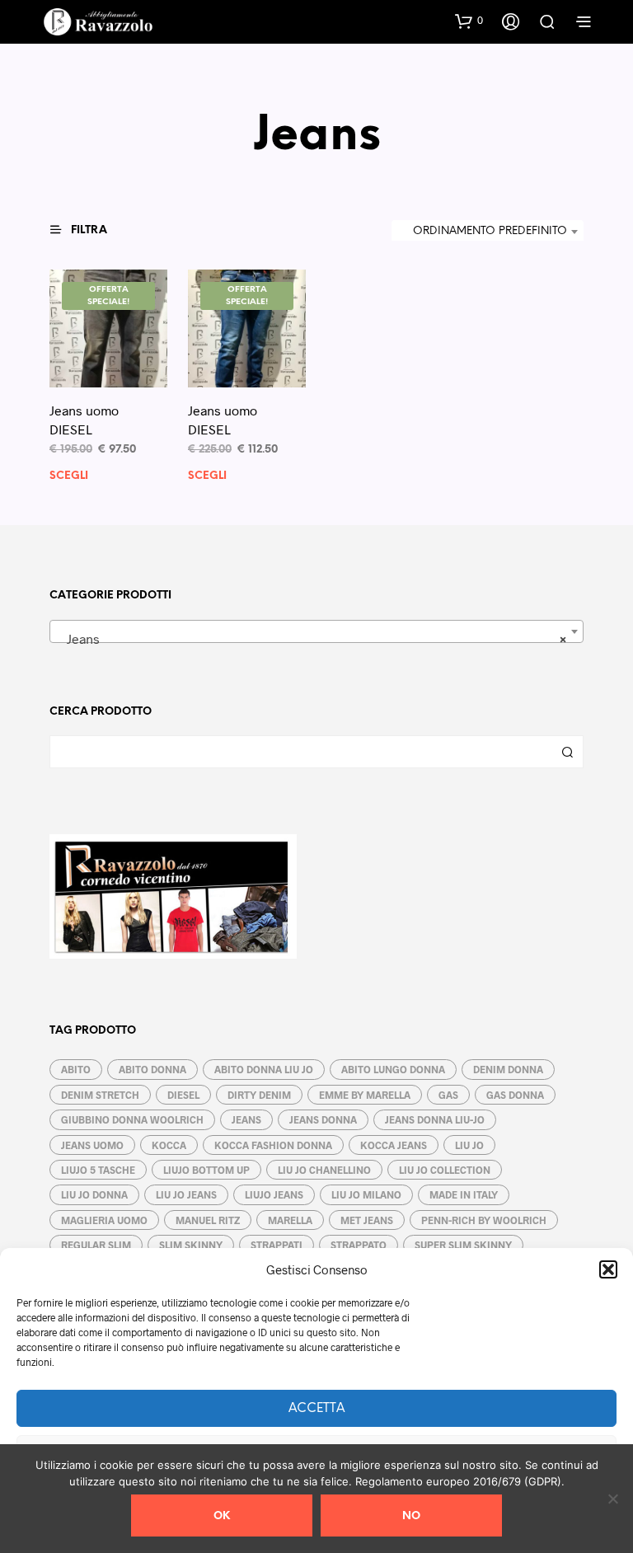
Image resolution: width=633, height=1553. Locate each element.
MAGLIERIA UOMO (104, 1220)
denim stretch (100, 1094)
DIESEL (183, 1094)
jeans (246, 1119)
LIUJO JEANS (274, 1194)
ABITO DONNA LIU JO (263, 1069)
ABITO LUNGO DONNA (393, 1069)
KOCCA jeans (393, 1145)
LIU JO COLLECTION (444, 1169)
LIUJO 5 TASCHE (98, 1169)
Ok (221, 1516)
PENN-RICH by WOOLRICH (483, 1220)
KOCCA (169, 1145)
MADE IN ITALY (463, 1194)
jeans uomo (92, 1145)
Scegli (68, 476)
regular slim (96, 1244)
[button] (608, 1269)
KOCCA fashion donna (273, 1145)
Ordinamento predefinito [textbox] (490, 231)
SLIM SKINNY (191, 1244)
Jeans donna (323, 1119)
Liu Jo (469, 1145)
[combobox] (488, 231)
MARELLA (290, 1220)
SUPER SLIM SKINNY (463, 1244)
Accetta (316, 1408)
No (411, 1516)
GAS (448, 1094)
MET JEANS (366, 1220)
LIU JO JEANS (186, 1194)
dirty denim (259, 1094)
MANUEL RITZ (208, 1220)
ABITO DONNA (152, 1069)
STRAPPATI (276, 1244)
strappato (359, 1244)
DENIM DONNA (508, 1069)
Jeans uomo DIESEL (84, 419)
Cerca (567, 751)
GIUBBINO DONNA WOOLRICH (132, 1119)
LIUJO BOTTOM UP (206, 1169)
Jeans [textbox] (311, 638)
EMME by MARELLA (364, 1094)
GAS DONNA (515, 1094)
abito (76, 1069)
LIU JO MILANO (366, 1194)
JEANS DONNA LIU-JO (435, 1119)
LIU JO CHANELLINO (324, 1169)
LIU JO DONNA (94, 1194)
